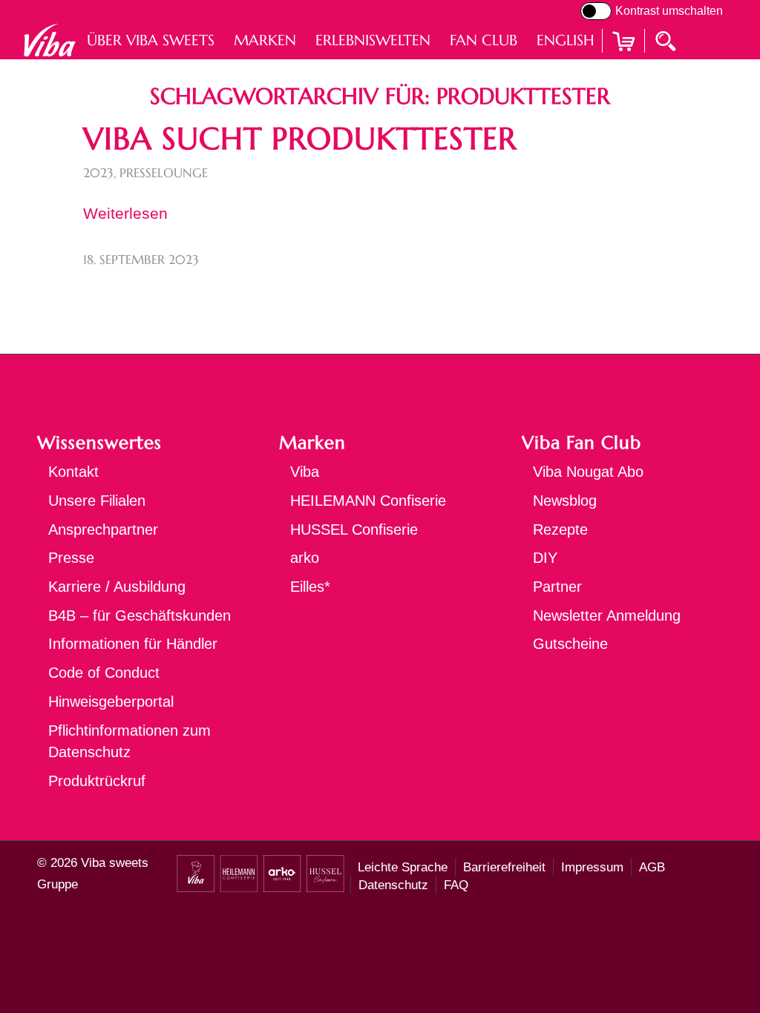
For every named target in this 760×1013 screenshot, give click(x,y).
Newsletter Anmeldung (607, 615)
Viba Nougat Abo (588, 471)
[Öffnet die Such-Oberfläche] (667, 40)
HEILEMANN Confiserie (368, 500)
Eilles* (310, 586)
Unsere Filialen (96, 500)
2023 (98, 173)
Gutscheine (570, 644)
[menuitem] (150, 40)
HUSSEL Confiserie (354, 529)
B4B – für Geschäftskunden (139, 615)
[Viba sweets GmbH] (49, 40)
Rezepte (560, 529)
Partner (557, 586)
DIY (545, 558)
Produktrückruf (96, 781)
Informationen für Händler (132, 644)
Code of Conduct (104, 672)
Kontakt (73, 471)
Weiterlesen (125, 213)
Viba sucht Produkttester (300, 138)
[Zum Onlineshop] (623, 59)
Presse (71, 558)
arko (304, 558)
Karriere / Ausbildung (117, 586)
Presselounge (163, 173)
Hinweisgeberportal (111, 701)
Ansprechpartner (103, 529)
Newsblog (565, 500)
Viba (304, 471)
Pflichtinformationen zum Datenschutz (129, 741)
